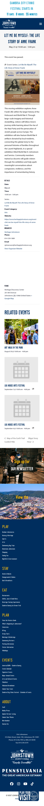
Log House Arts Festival (15, 385)
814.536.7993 (19, 740)
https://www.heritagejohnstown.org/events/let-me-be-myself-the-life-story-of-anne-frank (20, 222)
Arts (6, 212)
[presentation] (21, 331)
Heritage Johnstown (12, 232)
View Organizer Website (13, 248)
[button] (40, 24)
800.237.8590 (30, 740)
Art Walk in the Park (14, 347)
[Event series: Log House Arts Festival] (33, 389)
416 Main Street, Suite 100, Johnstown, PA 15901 (22, 737)
